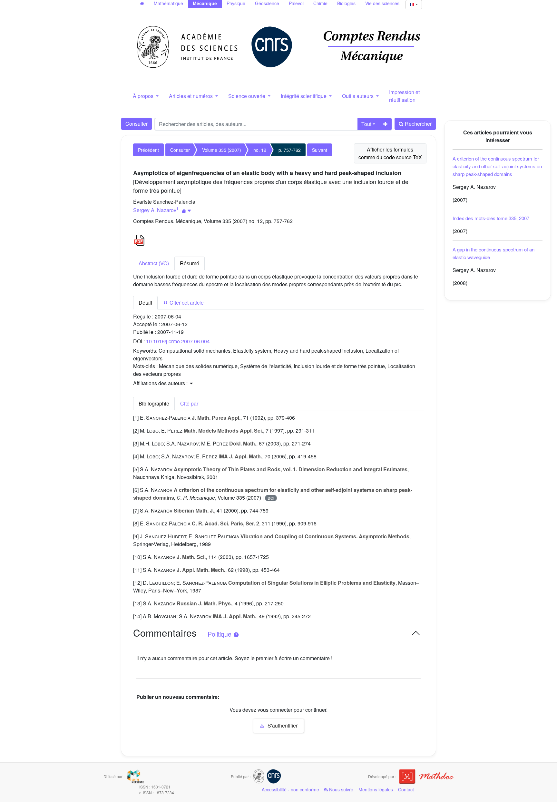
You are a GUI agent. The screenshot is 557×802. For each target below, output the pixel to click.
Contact (406, 789)
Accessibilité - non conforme (290, 789)
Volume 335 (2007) (221, 150)
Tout (366, 124)
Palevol (296, 3)
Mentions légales (375, 789)
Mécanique (205, 3)
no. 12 (259, 150)
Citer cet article (186, 302)
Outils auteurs (358, 96)
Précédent (148, 150)
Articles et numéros (191, 96)
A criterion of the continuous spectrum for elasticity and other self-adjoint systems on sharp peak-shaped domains (497, 166)
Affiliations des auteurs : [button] (161, 383)
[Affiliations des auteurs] (186, 211)
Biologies (346, 3)
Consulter (136, 123)
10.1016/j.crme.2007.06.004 (178, 341)
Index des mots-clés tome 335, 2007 (491, 218)
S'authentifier (282, 725)
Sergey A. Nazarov (154, 210)
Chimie (320, 3)
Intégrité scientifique (304, 96)
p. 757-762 (289, 150)
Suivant (319, 150)
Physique (236, 3)
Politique (220, 634)
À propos (144, 96)
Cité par (189, 403)
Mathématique (168, 3)
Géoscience (267, 3)
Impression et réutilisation (404, 95)
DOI (271, 498)
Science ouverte (247, 96)
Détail (145, 302)
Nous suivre (340, 789)
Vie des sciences (382, 3)
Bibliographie (154, 403)
